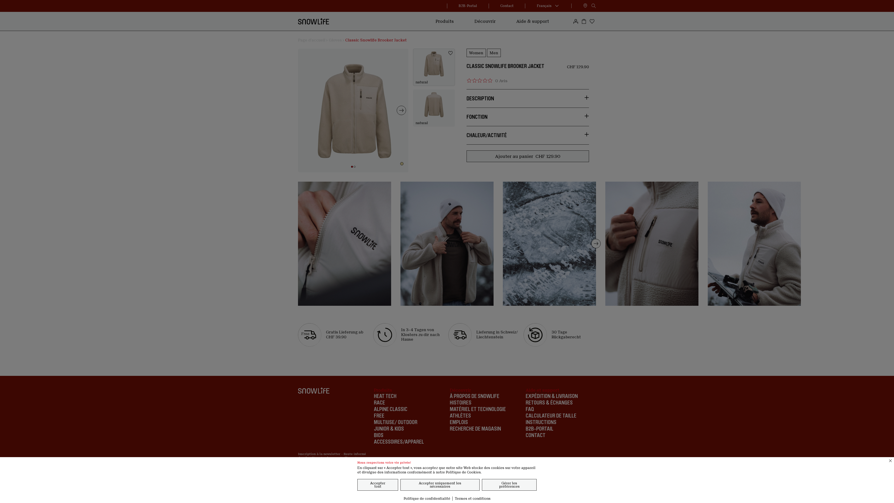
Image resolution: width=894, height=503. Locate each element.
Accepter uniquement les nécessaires (440, 484)
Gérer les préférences (509, 484)
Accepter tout (377, 484)
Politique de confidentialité (427, 498)
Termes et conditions (473, 498)
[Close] (890, 460)
